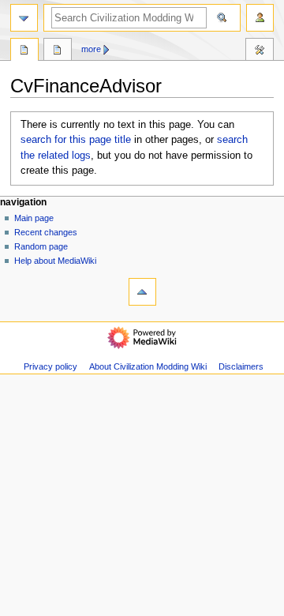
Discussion (57, 51)
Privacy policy (50, 366)
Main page (34, 218)
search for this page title (76, 139)
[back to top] (142, 292)
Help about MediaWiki (55, 260)
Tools (259, 51)
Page (24, 51)
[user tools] (260, 18)
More (91, 49)
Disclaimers (241, 366)
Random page (41, 246)
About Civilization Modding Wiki (148, 366)
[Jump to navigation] (24, 18)
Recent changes (45, 232)
